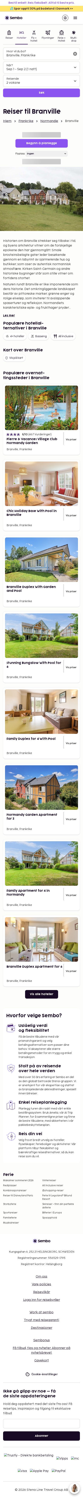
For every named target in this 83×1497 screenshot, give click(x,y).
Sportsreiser (10, 1212)
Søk (41, 92)
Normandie (49, 121)
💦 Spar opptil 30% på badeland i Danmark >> (41, 8)
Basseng (41, 336)
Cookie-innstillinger (44, 1374)
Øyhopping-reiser (53, 1190)
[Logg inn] (65, 18)
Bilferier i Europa (52, 1212)
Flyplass (20, 153)
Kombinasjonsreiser (14, 1190)
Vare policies (41, 1284)
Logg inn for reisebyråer (41, 1300)
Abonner (41, 1436)
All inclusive (65, 336)
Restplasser (10, 1185)
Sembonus (41, 1340)
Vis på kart (16, 358)
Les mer (9, 315)
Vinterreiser (49, 1180)
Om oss (41, 1276)
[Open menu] (75, 18)
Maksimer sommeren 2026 (18, 1180)
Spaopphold (49, 1217)
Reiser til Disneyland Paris (18, 1195)
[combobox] (38, 55)
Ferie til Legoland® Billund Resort (57, 1197)
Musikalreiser (11, 1222)
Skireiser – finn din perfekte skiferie (58, 1206)
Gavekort (41, 1360)
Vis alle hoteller (41, 994)
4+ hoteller (17, 336)
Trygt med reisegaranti (41, 1320)
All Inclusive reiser (52, 1185)
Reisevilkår (41, 1292)
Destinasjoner (41, 1328)
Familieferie (10, 1217)
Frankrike (26, 121)
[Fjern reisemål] (75, 53)
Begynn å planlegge (41, 143)
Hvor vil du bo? (16, 51)
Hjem (7, 121)
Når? (9, 65)
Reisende (12, 78)
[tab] (9, 36)
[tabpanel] (41, 72)
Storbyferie (9, 1204)
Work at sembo (41, 1312)
